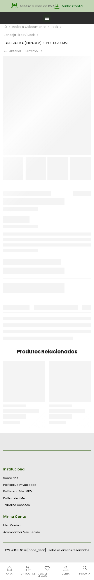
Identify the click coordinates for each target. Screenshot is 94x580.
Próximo (33, 51)
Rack (54, 27)
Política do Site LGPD (17, 491)
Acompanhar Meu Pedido (21, 532)
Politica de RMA (14, 498)
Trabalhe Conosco (16, 505)
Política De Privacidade (19, 485)
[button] (46, 18)
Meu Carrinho (13, 525)
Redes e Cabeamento (29, 27)
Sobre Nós (10, 478)
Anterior (14, 51)
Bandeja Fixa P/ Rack (19, 35)
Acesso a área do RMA (37, 6)
